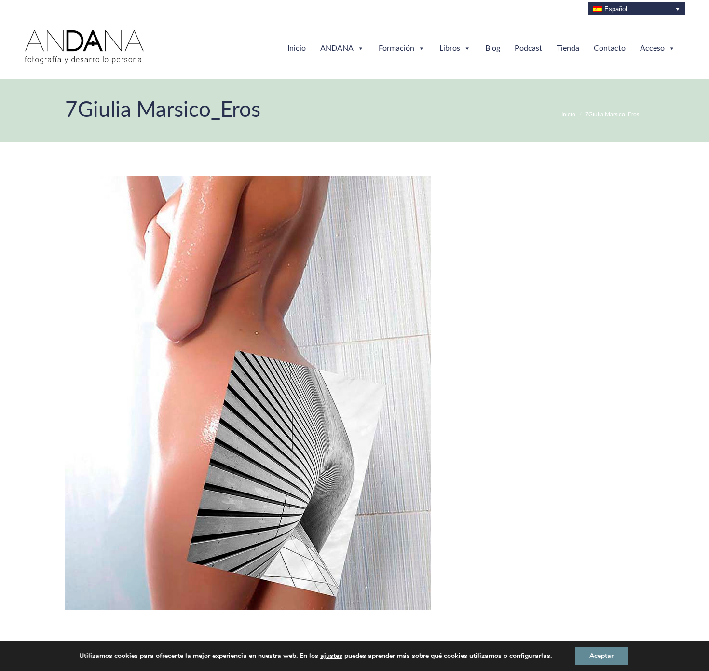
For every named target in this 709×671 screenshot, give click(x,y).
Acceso (652, 48)
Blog (492, 48)
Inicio (296, 48)
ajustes (331, 656)
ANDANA (337, 48)
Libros (449, 48)
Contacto (610, 48)
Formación (396, 48)
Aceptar (601, 655)
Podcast (528, 48)
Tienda (568, 48)
